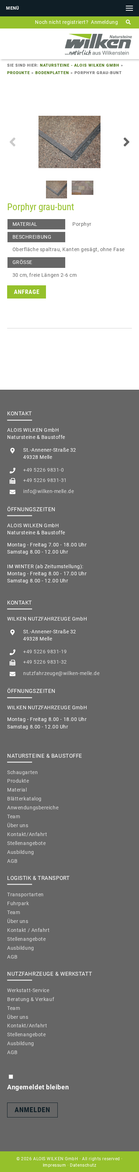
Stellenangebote (26, 843)
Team (13, 816)
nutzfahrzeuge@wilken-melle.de (61, 673)
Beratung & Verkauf (30, 999)
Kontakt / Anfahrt (28, 930)
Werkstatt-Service (28, 990)
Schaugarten (22, 772)
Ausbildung (20, 852)
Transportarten (25, 894)
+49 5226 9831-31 (45, 480)
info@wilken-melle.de (48, 491)
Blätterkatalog (24, 799)
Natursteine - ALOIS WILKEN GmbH (79, 65)
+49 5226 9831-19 (45, 651)
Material (17, 790)
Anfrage (27, 292)
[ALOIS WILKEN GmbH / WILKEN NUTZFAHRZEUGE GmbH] (98, 55)
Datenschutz (83, 1165)
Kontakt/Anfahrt (27, 834)
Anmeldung (104, 22)
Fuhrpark (18, 903)
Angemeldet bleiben (38, 1087)
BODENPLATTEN (52, 73)
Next (126, 142)
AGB (12, 861)
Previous (12, 142)
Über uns (18, 825)
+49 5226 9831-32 (45, 662)
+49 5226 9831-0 (43, 470)
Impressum (54, 1165)
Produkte (18, 73)
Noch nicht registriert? (61, 22)
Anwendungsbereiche (32, 807)
